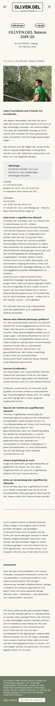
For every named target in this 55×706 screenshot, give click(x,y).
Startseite (8, 61)
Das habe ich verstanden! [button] (32, 700)
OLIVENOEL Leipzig (28, 43)
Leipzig (40, 25)
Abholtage (17, 25)
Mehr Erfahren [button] (10, 700)
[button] (4, 7)
